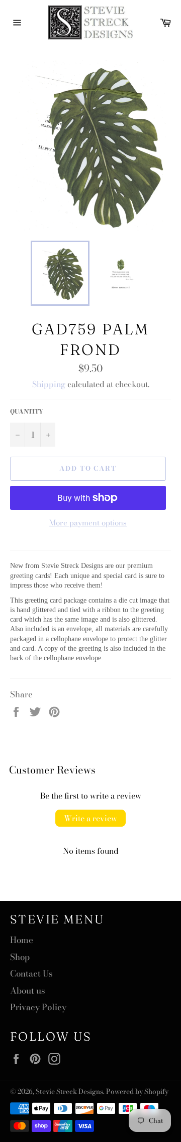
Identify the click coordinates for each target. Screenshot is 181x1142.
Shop (20, 957)
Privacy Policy (38, 1007)
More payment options (88, 523)
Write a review (90, 818)
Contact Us (31, 973)
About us (27, 990)
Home (21, 939)
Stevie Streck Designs (69, 1091)
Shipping (48, 384)
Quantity (26, 412)
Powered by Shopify (137, 1091)
